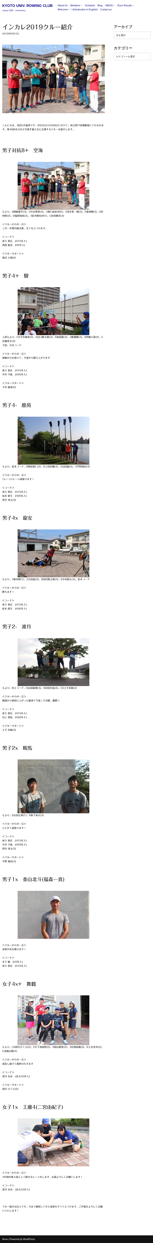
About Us (63, 5)
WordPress (29, 1239)
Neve (5, 1239)
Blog (100, 5)
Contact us (106, 9)
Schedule (90, 5)
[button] (81, 5)
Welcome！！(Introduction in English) (78, 9)
